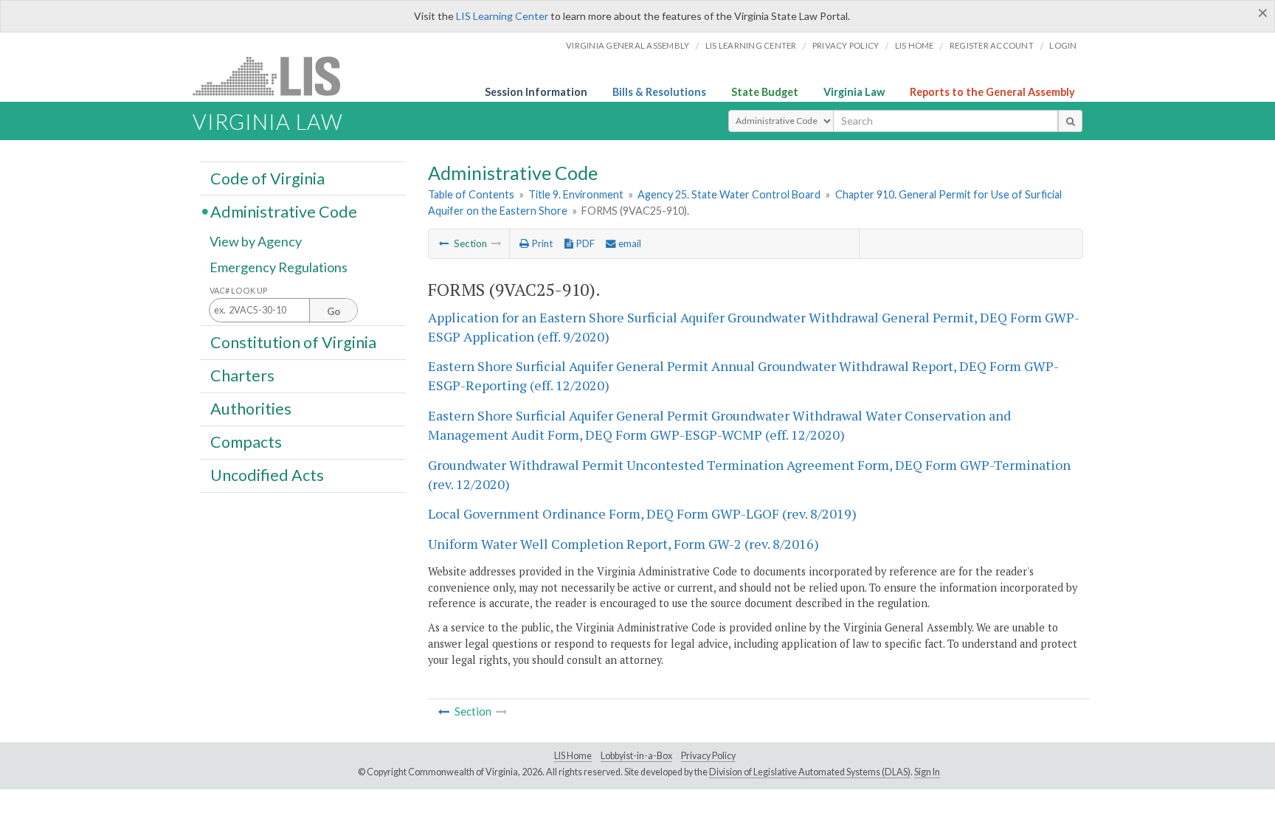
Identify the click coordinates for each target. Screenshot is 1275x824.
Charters (242, 375)
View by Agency (256, 241)
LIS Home (573, 755)
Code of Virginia (267, 177)
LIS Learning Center (502, 16)
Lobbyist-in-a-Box (636, 755)
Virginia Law (854, 92)
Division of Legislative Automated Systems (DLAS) (810, 772)
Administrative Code (283, 211)
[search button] (1070, 121)
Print (541, 243)
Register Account (992, 45)
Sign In (927, 772)
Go (333, 311)
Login (1063, 45)
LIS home (914, 45)
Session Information (536, 92)
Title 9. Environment (575, 194)
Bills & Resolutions (659, 92)
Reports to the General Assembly (992, 92)
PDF (584, 243)
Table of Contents (471, 194)
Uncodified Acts (267, 475)
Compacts (246, 441)
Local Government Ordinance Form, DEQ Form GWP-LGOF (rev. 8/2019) (642, 513)
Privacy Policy (846, 45)
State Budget (764, 92)
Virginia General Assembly (627, 45)
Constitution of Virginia (293, 341)
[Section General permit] (444, 243)
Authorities (250, 408)
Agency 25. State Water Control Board (729, 194)
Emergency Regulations (279, 267)
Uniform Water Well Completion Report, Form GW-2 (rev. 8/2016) (623, 544)
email (628, 243)
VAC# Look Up (239, 290)
